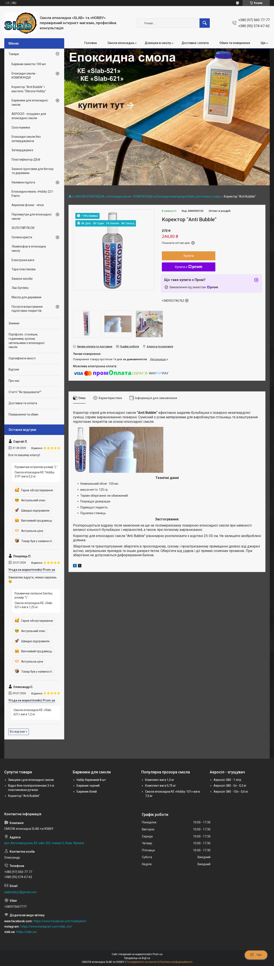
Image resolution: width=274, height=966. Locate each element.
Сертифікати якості (22, 358)
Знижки (14, 323)
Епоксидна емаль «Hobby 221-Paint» (33, 194)
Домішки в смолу (158, 43)
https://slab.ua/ (26, 932)
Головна (90, 43)
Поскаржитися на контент (142, 961)
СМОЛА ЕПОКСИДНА (89, 196)
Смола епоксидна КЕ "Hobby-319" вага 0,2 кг (35, 474)
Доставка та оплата (23, 403)
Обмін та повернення (234, 43)
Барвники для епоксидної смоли (30, 102)
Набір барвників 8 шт (91, 780)
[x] (79, 566)
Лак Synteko (20, 288)
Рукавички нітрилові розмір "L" (36, 467)
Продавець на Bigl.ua (137, 958)
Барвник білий (87, 791)
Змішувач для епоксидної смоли (31, 780)
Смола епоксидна (120, 43)
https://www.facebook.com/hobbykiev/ (60, 921)
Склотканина (21, 127)
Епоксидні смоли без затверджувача (26, 139)
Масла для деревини (26, 297)
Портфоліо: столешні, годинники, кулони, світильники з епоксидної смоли (27, 341)
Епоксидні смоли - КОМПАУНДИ (129, 196)
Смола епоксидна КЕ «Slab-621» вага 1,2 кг (32, 712)
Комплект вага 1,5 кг (159, 780)
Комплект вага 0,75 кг (160, 785)
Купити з (181, 267)
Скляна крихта (22, 237)
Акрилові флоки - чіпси (28, 205)
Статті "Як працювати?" (25, 392)
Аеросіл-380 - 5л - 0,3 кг (230, 785)
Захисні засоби (22, 278)
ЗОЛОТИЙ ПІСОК (23, 228)
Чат (259, 955)
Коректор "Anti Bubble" (24, 796)
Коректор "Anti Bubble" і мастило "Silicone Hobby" (29, 89)
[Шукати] (205, 23)
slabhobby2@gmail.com (20, 892)
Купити (189, 256)
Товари (14, 54)
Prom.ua (157, 954)
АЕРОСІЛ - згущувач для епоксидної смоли (29, 116)
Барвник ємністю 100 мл (29, 64)
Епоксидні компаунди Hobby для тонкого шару (188, 196)
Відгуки (14, 369)
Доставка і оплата (195, 43)
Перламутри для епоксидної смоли (32, 216)
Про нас (14, 380)
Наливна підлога (23, 182)
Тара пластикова (24, 269)
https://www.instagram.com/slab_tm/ (46, 926)
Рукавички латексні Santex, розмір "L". (34, 595)
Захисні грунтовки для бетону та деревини (33, 171)
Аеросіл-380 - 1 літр (227, 780)
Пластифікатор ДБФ (26, 159)
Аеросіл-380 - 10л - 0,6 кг (231, 791)
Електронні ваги (23, 260)
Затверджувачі (22, 150)
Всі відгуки (17, 731)
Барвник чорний (88, 785)
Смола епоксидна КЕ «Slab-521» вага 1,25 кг (34, 605)
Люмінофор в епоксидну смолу (29, 248)
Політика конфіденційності (176, 961)
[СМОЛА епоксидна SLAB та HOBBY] (20, 23)
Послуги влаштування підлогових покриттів (27, 309)
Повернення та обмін (23, 414)
